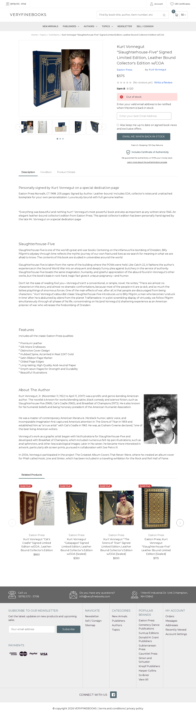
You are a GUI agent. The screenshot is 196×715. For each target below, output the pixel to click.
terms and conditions (112, 708)
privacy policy (135, 708)
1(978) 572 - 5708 (18, 4)
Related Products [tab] (31, 474)
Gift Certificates (182, 4)
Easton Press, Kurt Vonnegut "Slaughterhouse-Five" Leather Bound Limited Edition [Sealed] (156, 546)
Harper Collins (147, 670)
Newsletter (124, 26)
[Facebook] (113, 694)
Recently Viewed (176, 629)
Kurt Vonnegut (157, 69)
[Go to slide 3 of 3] (63, 139)
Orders (170, 616)
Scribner (144, 675)
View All (143, 679)
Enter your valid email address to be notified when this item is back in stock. (144, 106)
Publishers (69, 26)
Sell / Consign (145, 26)
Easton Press (146, 620)
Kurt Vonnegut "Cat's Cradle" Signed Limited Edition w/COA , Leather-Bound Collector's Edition (37, 545)
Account (158, 4)
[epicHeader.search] (164, 15)
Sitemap (90, 625)
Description (28, 172)
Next (102, 127)
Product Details (66, 172)
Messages (171, 620)
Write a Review (163, 82)
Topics (106, 26)
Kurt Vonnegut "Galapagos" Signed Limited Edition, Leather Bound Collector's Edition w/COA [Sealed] (76, 546)
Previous (20, 127)
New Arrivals (50, 26)
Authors (89, 26)
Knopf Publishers (149, 666)
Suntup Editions (149, 633)
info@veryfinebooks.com (94, 596)
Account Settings (176, 634)
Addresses (172, 625)
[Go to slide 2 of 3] (60, 139)
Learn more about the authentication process (147, 162)
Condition (46, 172)
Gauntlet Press (148, 653)
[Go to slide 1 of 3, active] (57, 139)
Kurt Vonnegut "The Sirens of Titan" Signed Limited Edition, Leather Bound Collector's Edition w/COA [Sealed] (116, 546)
